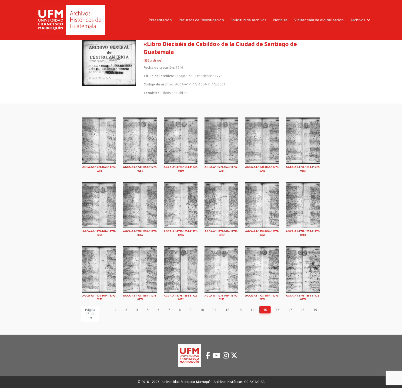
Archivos (357, 20)
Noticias (280, 20)
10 (202, 309)
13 (240, 309)
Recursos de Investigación (201, 20)
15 (265, 309)
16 (277, 309)
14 (252, 309)
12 (227, 309)
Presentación (160, 20)
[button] (368, 20)
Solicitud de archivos (248, 20)
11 (215, 309)
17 (290, 309)
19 (315, 309)
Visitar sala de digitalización (319, 20)
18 (303, 309)
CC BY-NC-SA (254, 381)
